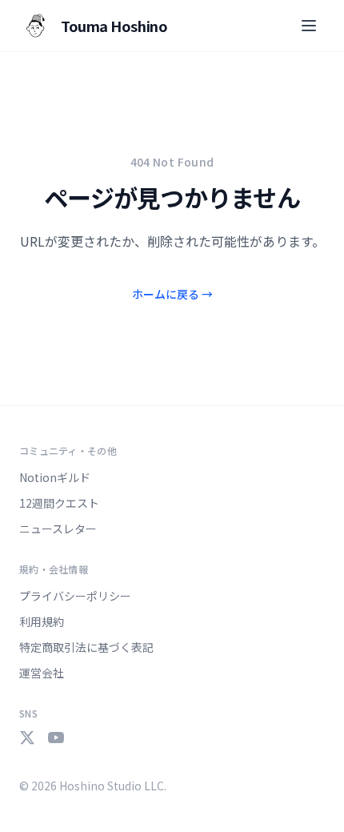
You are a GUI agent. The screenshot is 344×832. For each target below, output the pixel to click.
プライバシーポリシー (75, 596)
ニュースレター (58, 529)
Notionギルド (54, 477)
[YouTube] (56, 738)
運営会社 (41, 673)
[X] (27, 738)
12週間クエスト (59, 503)
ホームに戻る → (172, 294)
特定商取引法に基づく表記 (86, 647)
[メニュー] (309, 26)
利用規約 (41, 621)
